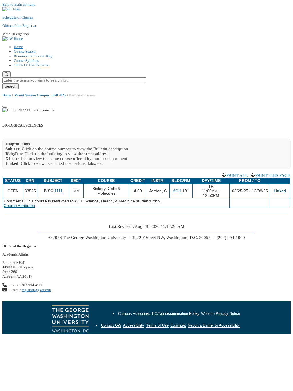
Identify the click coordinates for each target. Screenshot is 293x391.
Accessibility (133, 325)
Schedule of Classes (17, 17)
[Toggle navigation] (4, 107)
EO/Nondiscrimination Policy (175, 313)
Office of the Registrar (19, 25)
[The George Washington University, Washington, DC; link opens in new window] (70, 319)
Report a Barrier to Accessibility (214, 325)
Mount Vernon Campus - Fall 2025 (40, 95)
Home (18, 47)
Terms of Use (157, 325)
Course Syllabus (26, 60)
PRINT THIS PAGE (272, 175)
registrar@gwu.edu (36, 290)
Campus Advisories (134, 313)
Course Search (25, 51)
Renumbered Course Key (33, 56)
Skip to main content (18, 4)
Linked (280, 191)
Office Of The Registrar (32, 65)
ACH (177, 191)
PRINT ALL (237, 175)
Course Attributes (19, 205)
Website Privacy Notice (220, 313)
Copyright (178, 325)
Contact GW (111, 325)
